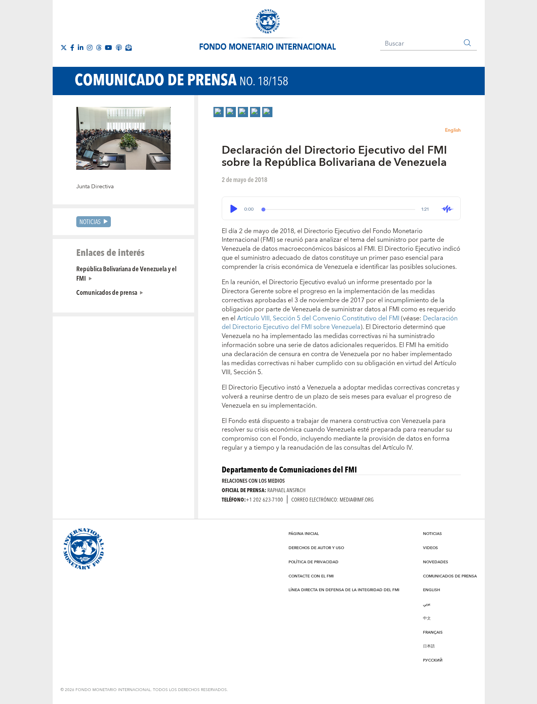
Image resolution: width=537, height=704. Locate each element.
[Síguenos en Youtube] (108, 47)
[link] (218, 112)
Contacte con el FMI (311, 576)
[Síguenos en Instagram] (89, 47)
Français (433, 632)
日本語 (429, 646)
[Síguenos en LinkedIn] (80, 47)
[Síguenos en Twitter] (64, 47)
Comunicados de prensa (106, 292)
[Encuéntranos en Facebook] (72, 47)
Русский (433, 660)
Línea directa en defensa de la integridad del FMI (344, 590)
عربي (426, 604)
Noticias (90, 221)
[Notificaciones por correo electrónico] (128, 47)
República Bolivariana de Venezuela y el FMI (126, 273)
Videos (430, 547)
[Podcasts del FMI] (119, 47)
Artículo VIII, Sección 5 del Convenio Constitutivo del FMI (319, 318)
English (453, 130)
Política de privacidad (313, 562)
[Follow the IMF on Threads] (98, 47)
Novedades (435, 562)
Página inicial (304, 533)
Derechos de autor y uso (316, 547)
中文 (427, 618)
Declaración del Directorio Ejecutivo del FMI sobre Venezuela (340, 323)
